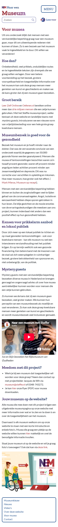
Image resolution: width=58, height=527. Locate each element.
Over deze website (14, 511)
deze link (42, 447)
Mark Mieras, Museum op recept (19, 182)
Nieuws (8, 504)
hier (14, 388)
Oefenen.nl (28, 105)
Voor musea (10, 515)
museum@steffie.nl (15, 384)
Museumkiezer (12, 500)
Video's (8, 507)
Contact (8, 519)
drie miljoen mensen (23, 109)
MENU (48, 9)
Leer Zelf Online (10, 105)
